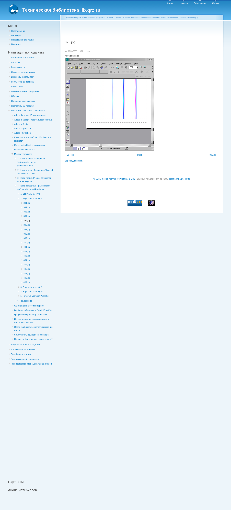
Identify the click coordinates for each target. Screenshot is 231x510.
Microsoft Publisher (23, 154)
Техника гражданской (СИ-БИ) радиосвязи (31, 364)
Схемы (215, 3)
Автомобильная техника (22, 58)
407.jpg (27, 273)
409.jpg (27, 282)
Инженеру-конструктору (22, 77)
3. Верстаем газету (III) (31, 287)
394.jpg (27, 216)
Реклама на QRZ (127, 179)
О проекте (16, 44)
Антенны (15, 62)
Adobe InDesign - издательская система (33, 120)
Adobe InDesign (21, 124)
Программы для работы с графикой (28, 111)
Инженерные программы (23, 72)
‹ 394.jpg (70, 155)
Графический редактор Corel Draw (30, 315)
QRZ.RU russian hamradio (105, 179)
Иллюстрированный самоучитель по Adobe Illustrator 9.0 (31, 321)
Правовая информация (22, 40)
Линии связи (17, 86)
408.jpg (27, 278)
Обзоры (15, 96)
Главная (68, 18)
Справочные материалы (23, 349)
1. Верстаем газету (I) (30, 194)
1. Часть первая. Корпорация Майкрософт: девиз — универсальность (31, 162)
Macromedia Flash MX (24, 150)
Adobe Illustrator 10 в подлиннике (30, 115)
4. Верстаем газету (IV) (31, 291)
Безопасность (18, 67)
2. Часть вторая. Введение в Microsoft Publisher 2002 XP (35, 172)
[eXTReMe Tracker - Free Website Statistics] (151, 205)
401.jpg (27, 247)
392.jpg (27, 207)
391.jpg (27, 203)
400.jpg (27, 242)
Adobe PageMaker (22, 128)
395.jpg (27, 220)
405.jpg (27, 264)
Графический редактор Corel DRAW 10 (33, 310)
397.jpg (27, 229)
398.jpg (27, 234)
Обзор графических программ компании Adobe (33, 329)
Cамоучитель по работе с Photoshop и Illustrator (32, 139)
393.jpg (27, 212)
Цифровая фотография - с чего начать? (33, 339)
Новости (184, 3)
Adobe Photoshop (22, 133)
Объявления (200, 3)
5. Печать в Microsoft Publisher (34, 296)
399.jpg (27, 238)
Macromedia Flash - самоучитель (29, 145)
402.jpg (27, 251)
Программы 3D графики (22, 106)
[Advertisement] (33, 420)
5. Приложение (24, 301)
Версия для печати (74, 161)
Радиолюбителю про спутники (25, 344)
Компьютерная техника (22, 82)
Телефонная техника (21, 354)
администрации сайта (179, 179)
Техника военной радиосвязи (25, 359)
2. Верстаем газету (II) (31, 198)
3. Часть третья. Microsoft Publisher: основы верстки (34, 180)
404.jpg (27, 260)
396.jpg (27, 225)
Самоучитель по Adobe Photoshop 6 (31, 335)
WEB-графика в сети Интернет (29, 306)
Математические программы (25, 91)
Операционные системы (23, 101)
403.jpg (27, 256)
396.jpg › (214, 155)
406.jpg (27, 269)
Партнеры (16, 35)
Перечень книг (18, 31)
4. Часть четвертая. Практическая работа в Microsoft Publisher (33, 188)
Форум (170, 3)
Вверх (140, 155)
